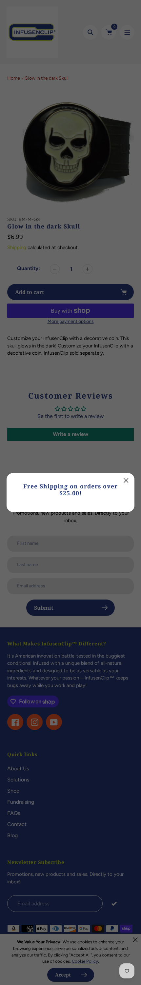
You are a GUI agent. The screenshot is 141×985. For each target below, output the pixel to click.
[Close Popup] (126, 480)
